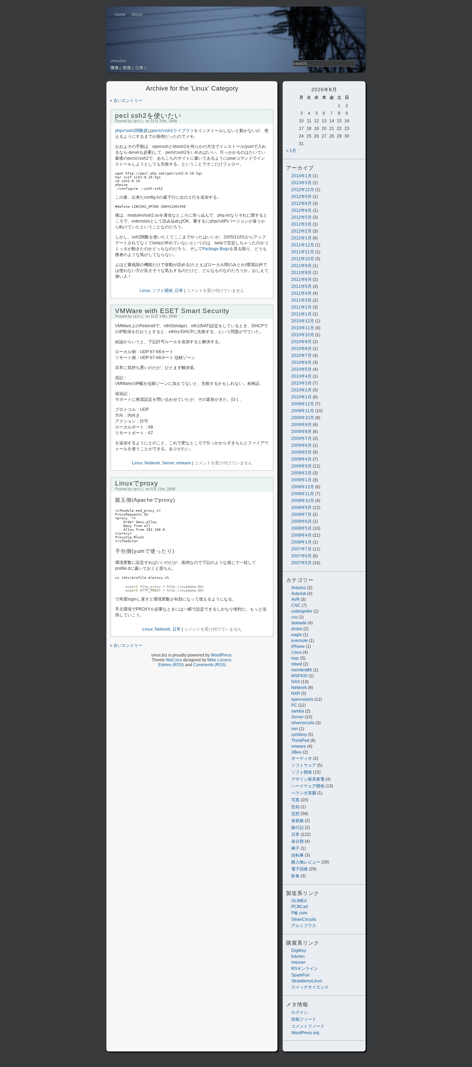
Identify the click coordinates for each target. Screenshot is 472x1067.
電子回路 (299, 869)
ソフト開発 (301, 772)
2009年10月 (302, 417)
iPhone (298, 646)
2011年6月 (301, 279)
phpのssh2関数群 (131, 130)
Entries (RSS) (171, 664)
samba (297, 711)
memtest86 (301, 670)
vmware (298, 746)
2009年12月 (302, 404)
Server (297, 717)
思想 (295, 813)
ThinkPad (300, 740)
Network (299, 687)
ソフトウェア (303, 765)
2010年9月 (301, 341)
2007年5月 (301, 562)
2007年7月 (301, 549)
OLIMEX (299, 900)
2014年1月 (301, 175)
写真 (295, 799)
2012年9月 (301, 196)
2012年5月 (301, 217)
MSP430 (299, 675)
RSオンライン (304, 968)
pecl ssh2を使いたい (148, 115)
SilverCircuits (303, 919)
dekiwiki (298, 623)
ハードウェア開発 (307, 786)
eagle (296, 634)
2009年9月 (301, 424)
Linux (296, 652)
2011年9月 (301, 265)
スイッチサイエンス (310, 987)
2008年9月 (301, 507)
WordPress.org (305, 1032)
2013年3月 (301, 182)
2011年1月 (301, 314)
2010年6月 (301, 362)
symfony (299, 734)
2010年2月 (301, 390)
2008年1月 (301, 542)
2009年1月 (301, 480)
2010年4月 (301, 376)
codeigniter (301, 611)
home (120, 14)
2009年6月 (301, 445)
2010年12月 (302, 321)
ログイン (299, 1012)
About (136, 14)
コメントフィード (307, 1026)
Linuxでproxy (136, 483)
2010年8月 (301, 348)
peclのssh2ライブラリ (173, 130)
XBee (296, 752)
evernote (299, 640)
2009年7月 (301, 438)
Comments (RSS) (209, 664)
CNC (296, 605)
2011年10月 (302, 258)
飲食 (295, 876)
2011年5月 (301, 286)
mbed (296, 664)
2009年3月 (301, 466)
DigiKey (298, 950)
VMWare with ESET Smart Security (172, 310)
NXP (295, 693)
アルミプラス (303, 925)
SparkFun (300, 975)
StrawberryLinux (306, 981)
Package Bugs (215, 248)
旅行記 (297, 827)
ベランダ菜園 (303, 793)
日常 (295, 834)
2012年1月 (301, 238)
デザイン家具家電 (307, 779)
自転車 (297, 855)
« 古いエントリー (126, 100)
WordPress (221, 655)
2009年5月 (301, 452)
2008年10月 (302, 500)
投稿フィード (303, 1019)
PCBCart (299, 906)
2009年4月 (301, 459)
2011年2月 (301, 307)
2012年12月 (302, 189)
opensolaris (302, 699)
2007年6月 (301, 556)
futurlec (298, 956)
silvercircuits (302, 722)
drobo (296, 628)
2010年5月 (301, 369)
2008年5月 (301, 528)
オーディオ (301, 758)
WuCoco (174, 660)
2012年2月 (301, 231)
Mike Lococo (219, 660)
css (294, 617)
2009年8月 (301, 431)
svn (294, 728)
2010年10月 (302, 334)
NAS (295, 681)
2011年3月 (301, 300)
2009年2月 (301, 473)
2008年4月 (301, 535)
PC (294, 705)
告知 (295, 806)
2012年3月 (301, 224)
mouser (298, 962)
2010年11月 (302, 327)
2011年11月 (302, 251)
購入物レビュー (305, 862)
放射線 (297, 820)
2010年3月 (301, 383)
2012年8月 (301, 203)
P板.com (299, 912)
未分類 (297, 841)
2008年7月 (301, 514)
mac (295, 658)
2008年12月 (302, 486)
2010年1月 (301, 397)
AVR (295, 599)
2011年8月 (301, 272)
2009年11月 (302, 410)
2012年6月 (301, 210)
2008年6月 (301, 521)
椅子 (295, 848)
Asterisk (298, 593)
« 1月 (291, 150)
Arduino (298, 587)
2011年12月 (302, 245)
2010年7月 (301, 355)
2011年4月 (301, 293)
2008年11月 (302, 493)
